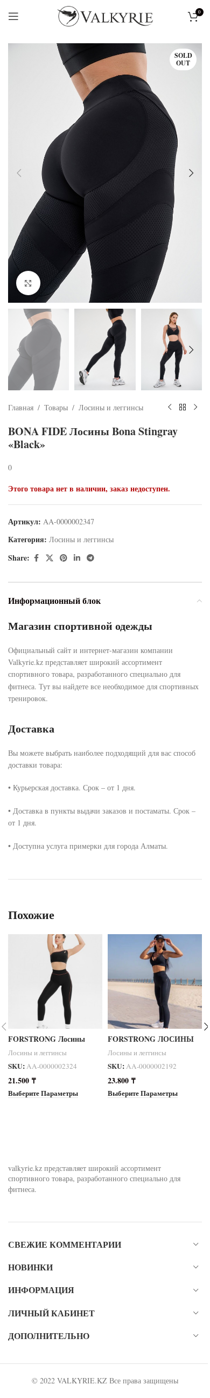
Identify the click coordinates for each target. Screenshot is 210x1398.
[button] (19, 173)
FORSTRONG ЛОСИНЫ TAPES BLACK (151, 1044)
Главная (20, 407)
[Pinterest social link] (64, 558)
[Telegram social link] (90, 558)
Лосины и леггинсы (111, 407)
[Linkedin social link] (77, 558)
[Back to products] (182, 407)
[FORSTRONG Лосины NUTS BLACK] (55, 981)
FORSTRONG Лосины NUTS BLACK (46, 1044)
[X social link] (50, 558)
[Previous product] (169, 407)
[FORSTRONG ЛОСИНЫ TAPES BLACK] (155, 981)
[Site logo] (105, 15)
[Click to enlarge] (28, 283)
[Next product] (195, 407)
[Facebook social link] (36, 558)
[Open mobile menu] (13, 16)
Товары (56, 407)
